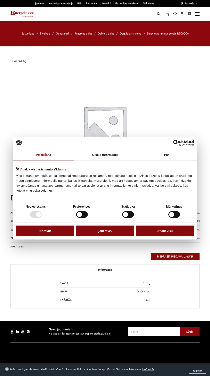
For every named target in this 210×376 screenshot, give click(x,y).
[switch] (82, 214)
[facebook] (12, 331)
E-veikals (45, 33)
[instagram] (28, 331)
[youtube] (22, 331)
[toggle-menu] (197, 14)
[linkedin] (17, 331)
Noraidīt (45, 231)
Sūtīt (189, 332)
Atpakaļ (20, 61)
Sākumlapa (27, 33)
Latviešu (189, 3)
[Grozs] (189, 14)
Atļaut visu (165, 231)
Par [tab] (166, 154)
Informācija (105, 270)
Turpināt (197, 371)
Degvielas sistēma (131, 33)
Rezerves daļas (83, 33)
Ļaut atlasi (105, 231)
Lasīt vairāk (148, 369)
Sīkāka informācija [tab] (105, 154)
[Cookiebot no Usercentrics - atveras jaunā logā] (176, 143)
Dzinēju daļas (106, 33)
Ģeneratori (62, 33)
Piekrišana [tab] (43, 154)
